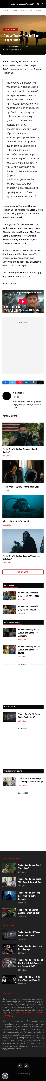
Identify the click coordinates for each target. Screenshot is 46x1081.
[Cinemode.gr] (22, 3)
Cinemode (15, 46)
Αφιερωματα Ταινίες (12, 622)
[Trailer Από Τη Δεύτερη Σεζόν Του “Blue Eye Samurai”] (9, 895)
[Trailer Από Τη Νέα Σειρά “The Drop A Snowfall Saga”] (9, 781)
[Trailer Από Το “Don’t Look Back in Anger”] (9, 949)
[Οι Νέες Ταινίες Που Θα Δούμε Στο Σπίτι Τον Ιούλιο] (9, 649)
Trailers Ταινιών (10, 30)
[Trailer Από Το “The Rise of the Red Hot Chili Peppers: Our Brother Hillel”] (9, 962)
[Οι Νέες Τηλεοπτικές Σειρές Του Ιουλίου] (9, 609)
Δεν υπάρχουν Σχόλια (13, 49)
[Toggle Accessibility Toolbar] (5, 1076)
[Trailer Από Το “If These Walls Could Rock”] (9, 717)
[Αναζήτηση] (38, 4)
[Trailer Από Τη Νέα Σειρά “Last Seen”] (9, 868)
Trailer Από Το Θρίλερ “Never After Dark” (21, 486)
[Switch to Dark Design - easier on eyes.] (42, 4)
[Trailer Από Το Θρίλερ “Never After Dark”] (23, 471)
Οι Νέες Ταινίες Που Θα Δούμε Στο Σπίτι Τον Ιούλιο (29, 649)
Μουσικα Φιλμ (9, 707)
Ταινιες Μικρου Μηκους (13, 771)
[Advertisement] (23, 347)
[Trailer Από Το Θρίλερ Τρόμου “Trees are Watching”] (23, 541)
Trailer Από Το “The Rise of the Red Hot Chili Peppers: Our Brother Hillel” (30, 963)
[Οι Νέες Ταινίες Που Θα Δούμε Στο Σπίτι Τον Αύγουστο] (9, 632)
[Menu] (4, 4)
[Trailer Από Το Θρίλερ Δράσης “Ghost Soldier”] (23, 434)
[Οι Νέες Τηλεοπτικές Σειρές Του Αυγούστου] (9, 595)
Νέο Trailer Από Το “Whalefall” (16, 521)
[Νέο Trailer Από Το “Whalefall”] (23, 506)
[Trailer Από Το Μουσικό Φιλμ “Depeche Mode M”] (9, 979)
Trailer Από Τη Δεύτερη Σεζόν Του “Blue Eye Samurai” (29, 895)
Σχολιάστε (23, 572)
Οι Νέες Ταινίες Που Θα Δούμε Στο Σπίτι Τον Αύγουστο (29, 632)
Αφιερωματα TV (10, 585)
